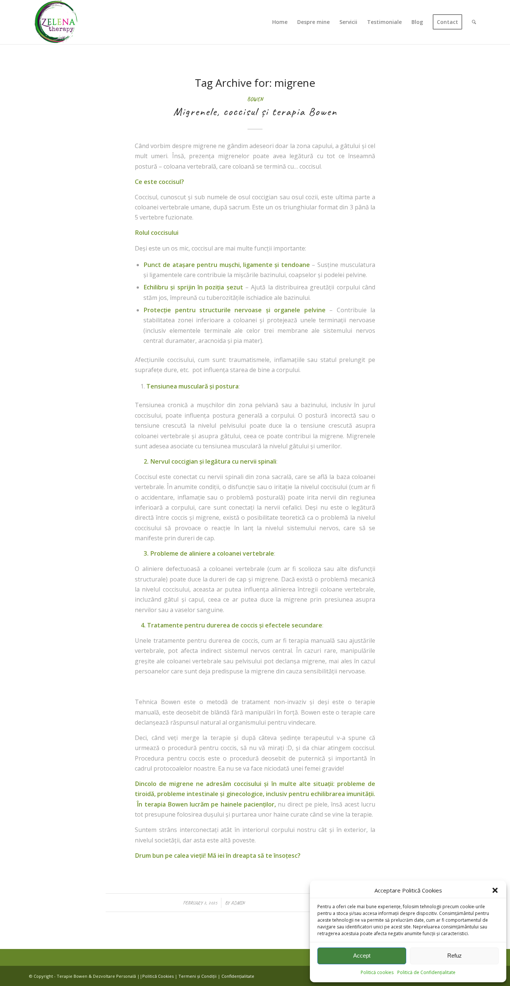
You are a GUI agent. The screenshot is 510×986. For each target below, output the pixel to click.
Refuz (454, 955)
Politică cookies (377, 972)
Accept (361, 955)
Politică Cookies (158, 976)
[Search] (474, 22)
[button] (495, 890)
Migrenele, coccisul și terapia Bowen (255, 111)
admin (238, 903)
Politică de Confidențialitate (426, 972)
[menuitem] (279, 22)
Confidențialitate (237, 976)
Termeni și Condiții (197, 976)
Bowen (255, 99)
